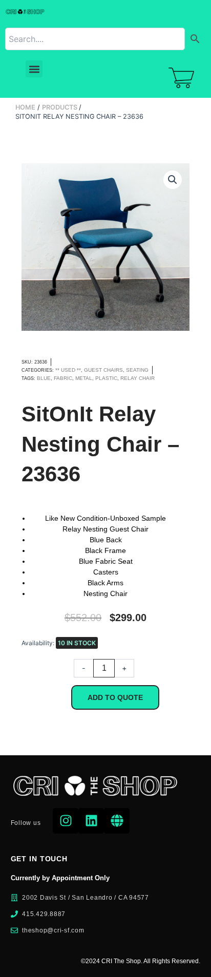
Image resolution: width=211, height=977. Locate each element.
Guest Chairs (103, 370)
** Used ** (68, 370)
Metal (83, 378)
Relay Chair (137, 378)
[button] (34, 68)
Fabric (63, 378)
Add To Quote (115, 697)
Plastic (106, 378)
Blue (44, 378)
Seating (137, 370)
